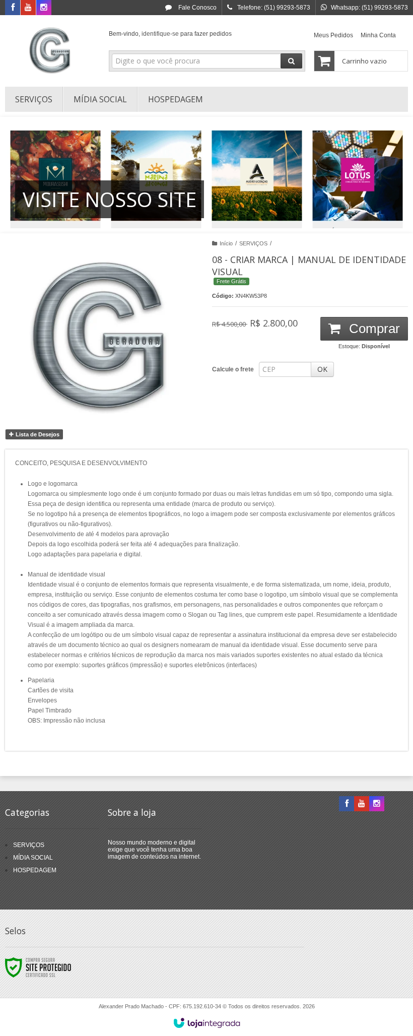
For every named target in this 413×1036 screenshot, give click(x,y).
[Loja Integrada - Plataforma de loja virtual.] (207, 1022)
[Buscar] (291, 61)
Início (226, 243)
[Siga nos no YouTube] (361, 804)
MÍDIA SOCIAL (33, 857)
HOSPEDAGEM (34, 870)
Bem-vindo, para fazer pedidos (170, 33)
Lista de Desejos (36, 434)
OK (322, 369)
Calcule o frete (233, 369)
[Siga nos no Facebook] (12, 8)
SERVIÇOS (253, 243)
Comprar (373, 328)
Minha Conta (378, 35)
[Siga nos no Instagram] (43, 8)
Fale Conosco (197, 7)
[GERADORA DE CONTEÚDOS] (51, 48)
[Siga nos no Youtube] (28, 8)
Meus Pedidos (333, 35)
